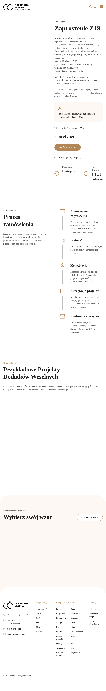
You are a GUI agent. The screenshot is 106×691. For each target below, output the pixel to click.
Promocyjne (60, 609)
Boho (73, 609)
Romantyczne (61, 618)
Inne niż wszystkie (59, 637)
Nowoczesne (75, 614)
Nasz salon (40, 627)
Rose (72, 644)
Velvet (73, 648)
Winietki (74, 627)
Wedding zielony (59, 654)
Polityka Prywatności (94, 622)
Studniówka (60, 648)
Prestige (59, 644)
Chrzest (73, 623)
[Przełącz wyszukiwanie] (90, 6)
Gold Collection (77, 632)
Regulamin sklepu (93, 615)
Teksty (38, 614)
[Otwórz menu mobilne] (101, 6)
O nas (38, 623)
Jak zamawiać (41, 609)
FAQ (38, 618)
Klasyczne (74, 636)
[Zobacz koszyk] (95, 6)
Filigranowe (75, 653)
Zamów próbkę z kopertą (69, 157)
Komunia (59, 627)
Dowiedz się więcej (89, 517)
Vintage (59, 623)
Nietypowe (75, 618)
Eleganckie (60, 614)
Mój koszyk (93, 609)
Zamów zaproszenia (67, 147)
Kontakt (39, 632)
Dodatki (59, 632)
